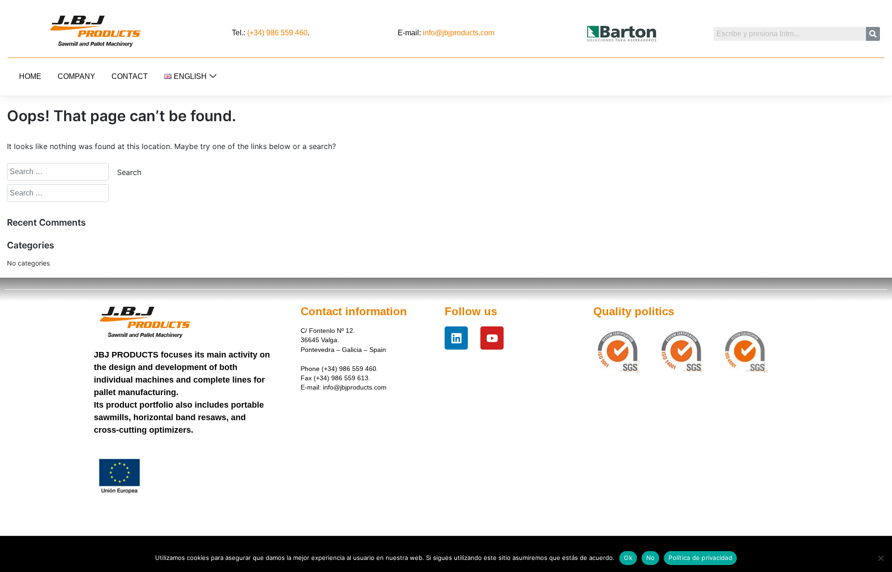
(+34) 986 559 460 (277, 33)
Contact (130, 76)
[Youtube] (492, 338)
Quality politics (633, 311)
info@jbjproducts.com (458, 33)
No (650, 557)
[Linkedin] (456, 338)
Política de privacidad (700, 557)
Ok (628, 557)
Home (30, 76)
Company (76, 76)
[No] (880, 558)
